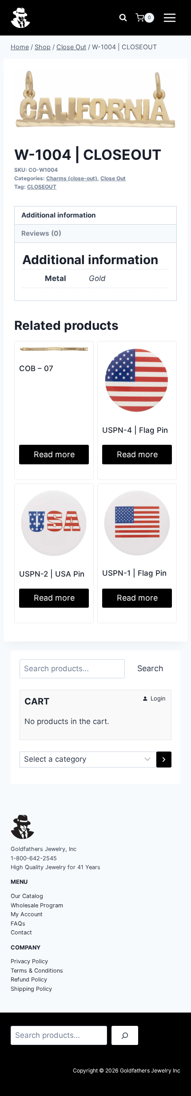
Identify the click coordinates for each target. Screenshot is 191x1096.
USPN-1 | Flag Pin (134, 573)
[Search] (124, 1035)
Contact (21, 932)
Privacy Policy (29, 961)
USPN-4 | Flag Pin (135, 430)
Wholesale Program (37, 905)
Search (150, 668)
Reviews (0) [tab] (41, 233)
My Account (27, 914)
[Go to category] (163, 760)
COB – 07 (36, 368)
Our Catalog (27, 896)
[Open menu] (169, 17)
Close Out (113, 178)
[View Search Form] (123, 18)
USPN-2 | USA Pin (51, 574)
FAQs (18, 923)
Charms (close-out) (71, 178)
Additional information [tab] (58, 215)
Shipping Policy (31, 988)
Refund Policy (29, 979)
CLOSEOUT (41, 186)
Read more (54, 454)
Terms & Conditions (37, 970)
